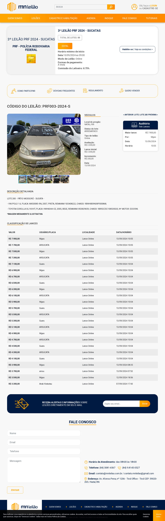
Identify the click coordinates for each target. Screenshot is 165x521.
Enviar (145, 403)
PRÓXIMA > (153, 115)
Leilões (36, 18)
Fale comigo (129, 18)
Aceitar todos (158, 515)
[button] (78, 144)
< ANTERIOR (128, 115)
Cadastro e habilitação (63, 18)
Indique (109, 18)
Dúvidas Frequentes (64, 91)
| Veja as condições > (137, 49)
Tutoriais (151, 18)
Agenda (91, 18)
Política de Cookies (59, 517)
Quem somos (15, 18)
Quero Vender (132, 90)
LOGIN (153, 5)
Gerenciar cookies (146, 515)
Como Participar (26, 91)
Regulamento (95, 90)
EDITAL (65, 46)
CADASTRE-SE (150, 8)
